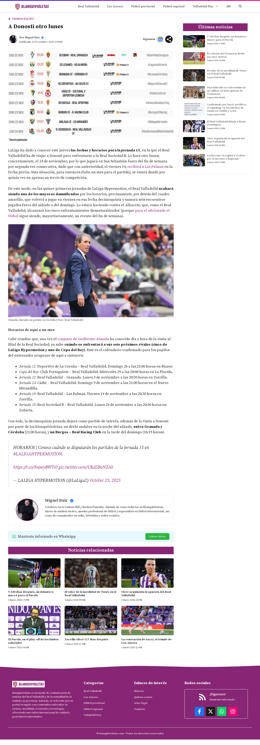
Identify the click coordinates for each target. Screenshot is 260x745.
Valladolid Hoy (203, 6)
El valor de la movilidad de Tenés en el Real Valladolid (90, 593)
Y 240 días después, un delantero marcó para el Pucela (31, 593)
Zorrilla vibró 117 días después (86, 639)
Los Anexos (115, 6)
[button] (240, 6)
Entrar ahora (157, 536)
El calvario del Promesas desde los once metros (226, 55)
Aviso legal (140, 703)
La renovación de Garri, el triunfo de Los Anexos (146, 641)
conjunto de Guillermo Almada (83, 339)
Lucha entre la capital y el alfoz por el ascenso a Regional (226, 157)
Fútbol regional (174, 6)
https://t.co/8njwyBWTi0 (35, 467)
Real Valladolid (88, 6)
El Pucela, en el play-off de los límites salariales (33, 641)
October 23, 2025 (105, 480)
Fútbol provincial (143, 6)
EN (228, 6)
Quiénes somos (143, 697)
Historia (139, 691)
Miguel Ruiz (32, 37)
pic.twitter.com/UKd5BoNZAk (85, 467)
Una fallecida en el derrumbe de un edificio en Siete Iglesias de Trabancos (226, 90)
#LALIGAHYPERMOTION (37, 454)
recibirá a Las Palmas (145, 166)
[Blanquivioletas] (32, 6)
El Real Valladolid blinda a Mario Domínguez (226, 123)
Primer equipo (23, 18)
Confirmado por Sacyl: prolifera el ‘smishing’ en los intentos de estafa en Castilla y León (226, 107)
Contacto (139, 709)
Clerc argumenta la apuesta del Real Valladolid (146, 593)
